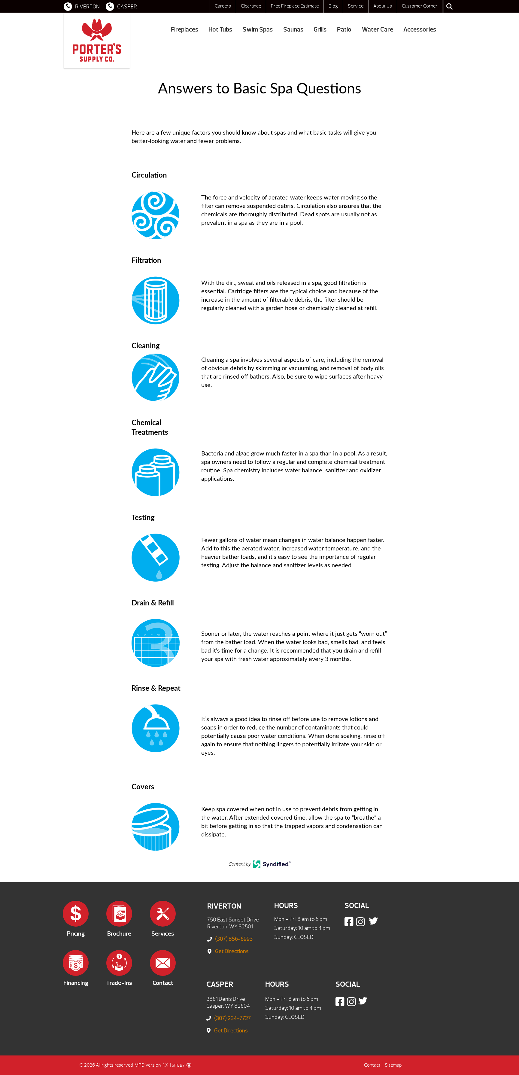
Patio (344, 30)
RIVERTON (87, 6)
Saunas (293, 30)
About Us (382, 6)
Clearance (251, 6)
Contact (372, 1065)
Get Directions (232, 951)
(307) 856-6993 (234, 939)
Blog (333, 6)
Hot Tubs (220, 30)
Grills (320, 30)
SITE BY (178, 1065)
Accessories (419, 30)
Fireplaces (184, 30)
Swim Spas (258, 30)
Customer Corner (419, 6)
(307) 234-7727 (232, 1018)
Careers (223, 6)
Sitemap (393, 1065)
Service (355, 6)
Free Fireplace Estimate (295, 6)
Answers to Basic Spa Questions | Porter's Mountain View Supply (97, 40)
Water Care (377, 30)
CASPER (127, 6)
